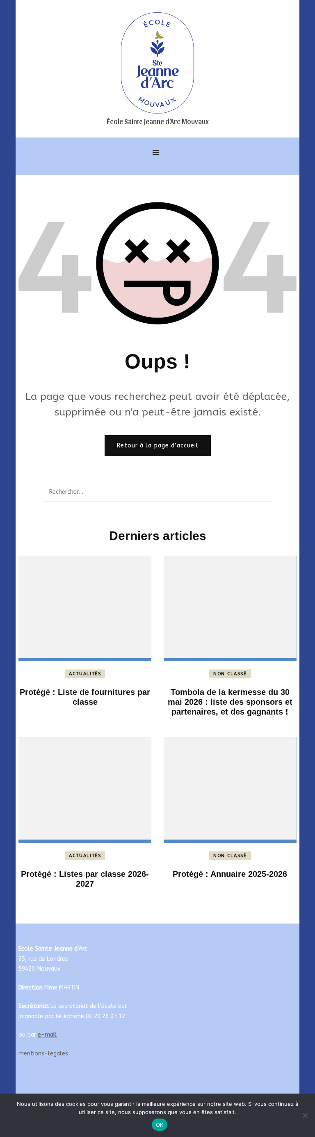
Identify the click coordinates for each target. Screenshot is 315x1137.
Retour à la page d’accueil (158, 445)
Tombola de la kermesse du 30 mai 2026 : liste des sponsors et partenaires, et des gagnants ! (230, 702)
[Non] (305, 1115)
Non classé (230, 673)
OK (160, 1124)
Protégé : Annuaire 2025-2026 (230, 873)
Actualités (85, 673)
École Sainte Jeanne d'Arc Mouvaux (158, 121)
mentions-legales (43, 1053)
